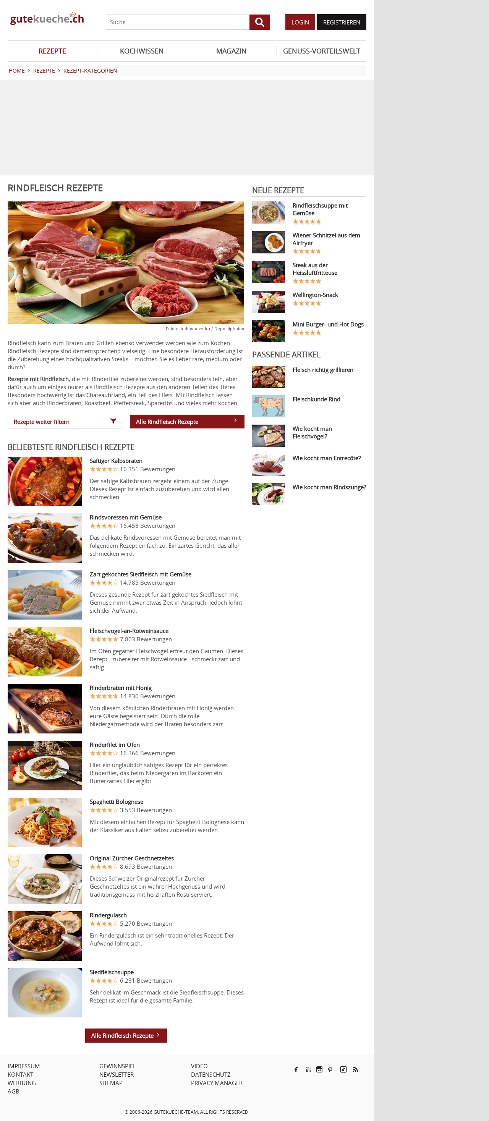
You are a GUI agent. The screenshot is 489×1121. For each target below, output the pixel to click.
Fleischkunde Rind (316, 399)
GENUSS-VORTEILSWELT (321, 50)
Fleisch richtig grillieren (323, 369)
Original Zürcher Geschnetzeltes (132, 858)
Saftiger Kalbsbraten (116, 460)
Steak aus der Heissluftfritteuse (315, 268)
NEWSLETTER (116, 1074)
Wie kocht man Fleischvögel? (312, 432)
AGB (13, 1091)
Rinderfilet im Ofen (115, 744)
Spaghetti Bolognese (116, 801)
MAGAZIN (231, 50)
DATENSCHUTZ (211, 1074)
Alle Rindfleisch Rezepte (167, 421)
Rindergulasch (108, 915)
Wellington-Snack (315, 295)
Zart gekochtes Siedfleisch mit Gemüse (140, 574)
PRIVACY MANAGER (217, 1083)
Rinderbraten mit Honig (121, 687)
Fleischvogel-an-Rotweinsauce (129, 630)
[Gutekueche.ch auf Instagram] (319, 1069)
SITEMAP (111, 1083)
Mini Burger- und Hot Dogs (328, 324)
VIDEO (199, 1066)
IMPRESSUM (24, 1066)
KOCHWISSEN (142, 50)
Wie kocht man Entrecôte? (327, 458)
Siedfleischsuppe (112, 972)
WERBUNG (22, 1083)
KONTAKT (20, 1074)
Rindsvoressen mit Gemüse (126, 517)
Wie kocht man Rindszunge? (329, 487)
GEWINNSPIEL (117, 1066)
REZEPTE (52, 50)
